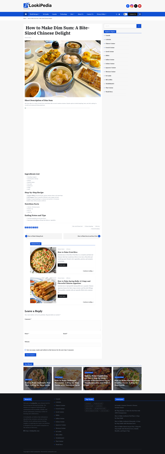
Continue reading (88, 271)
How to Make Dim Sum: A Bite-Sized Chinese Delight (40, 18)
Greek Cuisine (110, 51)
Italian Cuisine (110, 63)
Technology (63, 14)
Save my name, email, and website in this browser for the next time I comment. (50, 350)
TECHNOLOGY (110, 83)
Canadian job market (98, 403)
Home (24, 18)
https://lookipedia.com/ (32, 431)
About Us (80, 14)
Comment (28, 319)
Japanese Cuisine (111, 67)
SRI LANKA (109, 79)
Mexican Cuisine (110, 71)
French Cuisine (110, 47)
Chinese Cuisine (28, 37)
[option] (37, 378)
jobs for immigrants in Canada (92, 410)
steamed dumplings (96, 228)
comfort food (99, 405)
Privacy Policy (101, 14)
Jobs (72, 14)
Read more (62, 265)
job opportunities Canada (100, 408)
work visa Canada (104, 410)
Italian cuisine (89, 408)
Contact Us (90, 14)
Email (65, 333)
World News (109, 92)
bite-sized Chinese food (77, 226)
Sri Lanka (46, 14)
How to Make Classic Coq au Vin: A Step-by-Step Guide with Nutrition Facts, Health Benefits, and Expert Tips (128, 429)
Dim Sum (98, 226)
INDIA (107, 55)
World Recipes (34, 14)
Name (27, 333)
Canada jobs (88, 403)
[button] (139, 365)
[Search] (138, 26)
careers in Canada (89, 405)
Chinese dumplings (89, 226)
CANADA (108, 39)
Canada (54, 14)
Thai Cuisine (109, 88)
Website (27, 341)
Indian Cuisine (110, 59)
